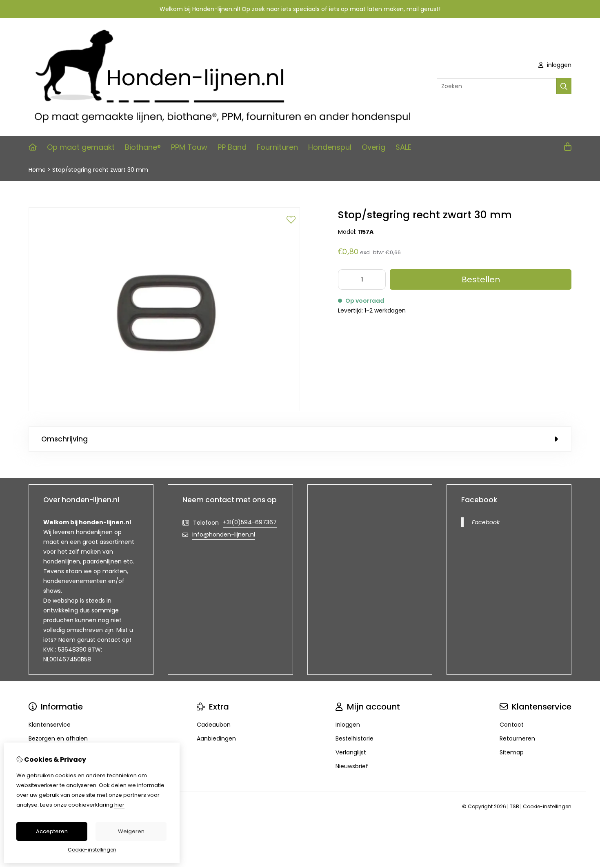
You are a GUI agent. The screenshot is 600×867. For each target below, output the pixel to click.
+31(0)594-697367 (250, 522)
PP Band (232, 147)
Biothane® (143, 147)
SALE (403, 147)
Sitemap (512, 752)
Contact (512, 725)
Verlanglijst (351, 752)
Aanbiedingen (216, 738)
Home (37, 170)
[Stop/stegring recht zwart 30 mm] (164, 409)
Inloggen (348, 725)
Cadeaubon (214, 725)
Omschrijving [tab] (64, 439)
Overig (373, 147)
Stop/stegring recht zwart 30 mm (100, 170)
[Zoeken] (563, 86)
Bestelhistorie (354, 738)
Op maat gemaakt (81, 147)
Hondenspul (329, 147)
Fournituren (277, 147)
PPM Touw (189, 147)
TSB (514, 806)
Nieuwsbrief (352, 766)
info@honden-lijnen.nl (223, 534)
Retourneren (517, 738)
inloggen (558, 65)
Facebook (486, 522)
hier (119, 805)
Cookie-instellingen (547, 806)
